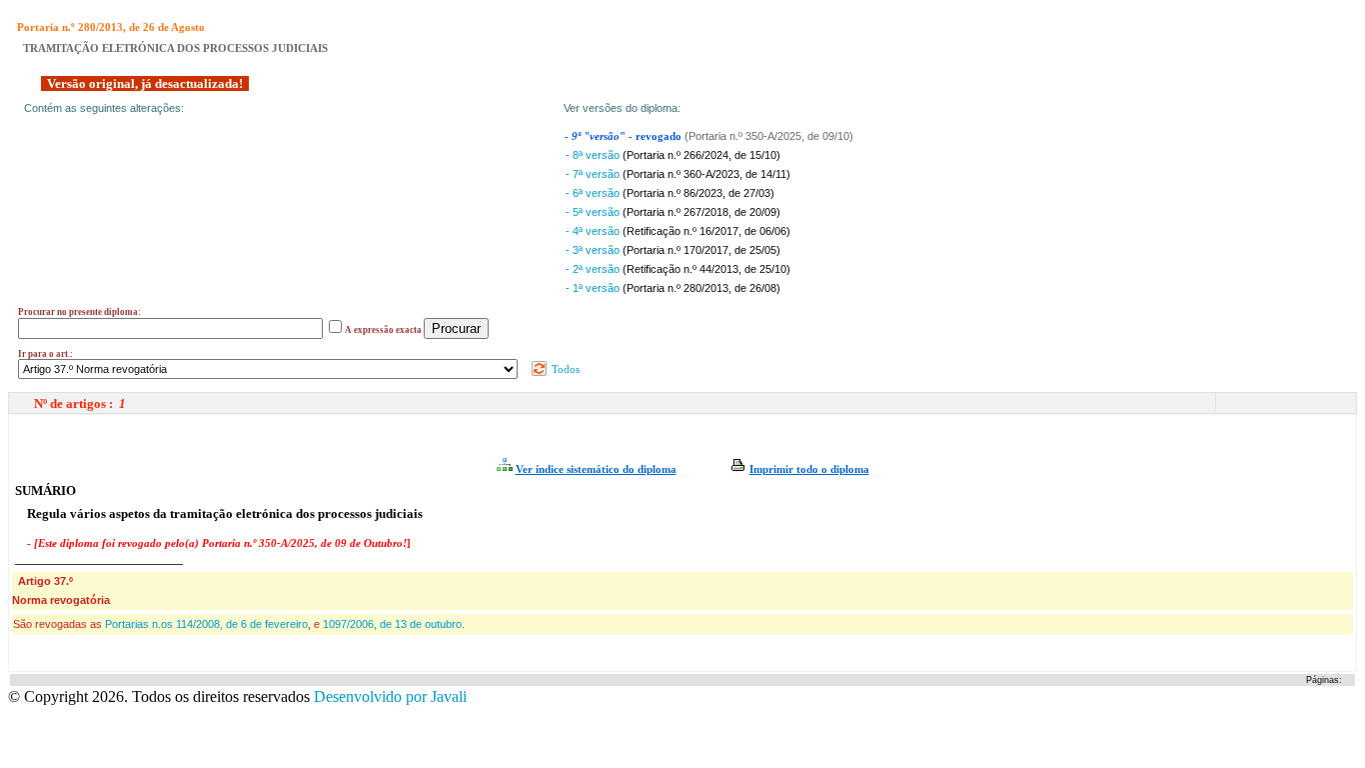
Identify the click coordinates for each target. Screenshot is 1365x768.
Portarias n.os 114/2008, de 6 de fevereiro (206, 624)
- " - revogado (624, 136)
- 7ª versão (594, 174)
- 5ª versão (594, 212)
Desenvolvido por (390, 696)
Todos (564, 369)
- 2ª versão (594, 269)
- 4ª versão (594, 231)
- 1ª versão (594, 288)
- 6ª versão (594, 193)
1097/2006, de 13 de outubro (392, 624)
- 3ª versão (594, 250)
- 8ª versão (594, 155)
